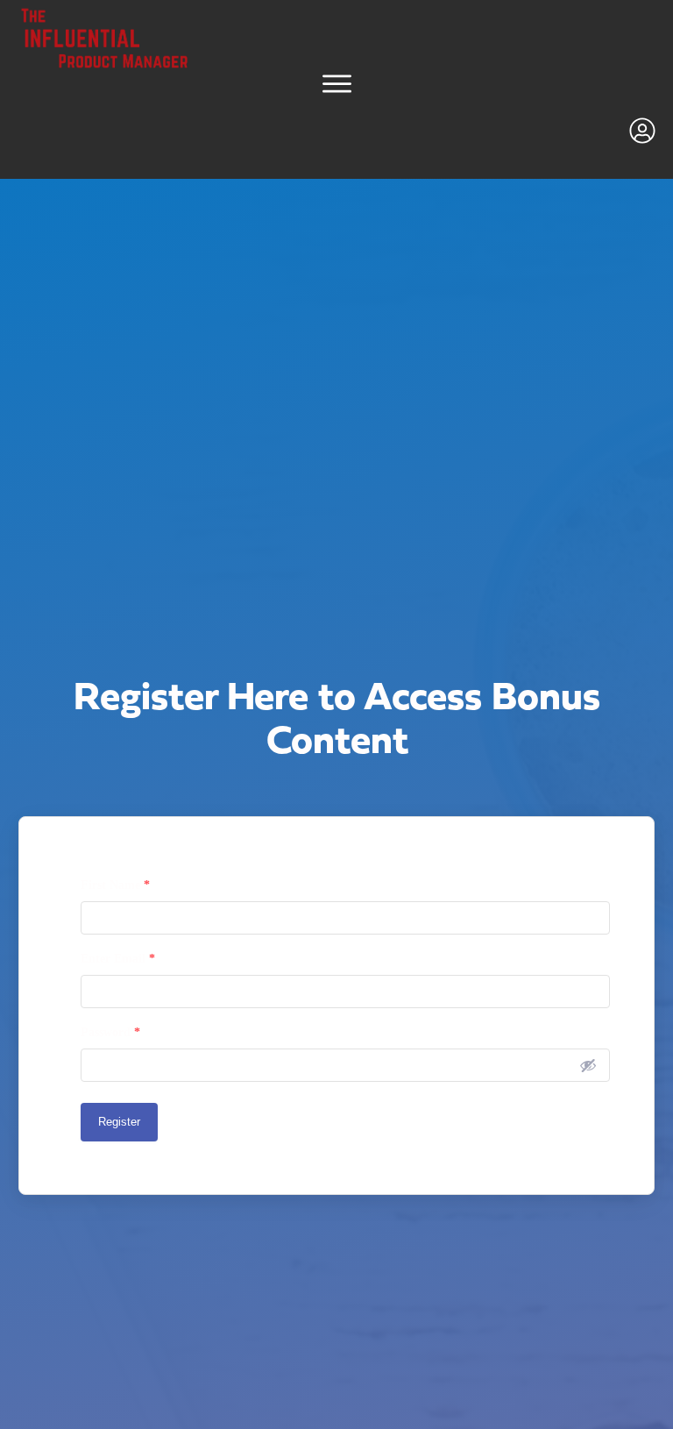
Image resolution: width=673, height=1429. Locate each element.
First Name (115, 885)
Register (119, 1121)
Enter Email (118, 958)
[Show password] (588, 1065)
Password (110, 1032)
